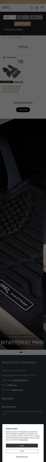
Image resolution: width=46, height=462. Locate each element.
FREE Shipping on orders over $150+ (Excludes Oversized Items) (23, 2)
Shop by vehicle (22, 24)
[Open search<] (32, 8)
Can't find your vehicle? (13, 29)
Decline (22, 451)
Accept (22, 446)
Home (3, 37)
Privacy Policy (24, 440)
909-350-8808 (8, 375)
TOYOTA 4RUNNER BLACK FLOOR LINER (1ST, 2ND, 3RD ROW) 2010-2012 (11, 77)
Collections (11, 37)
